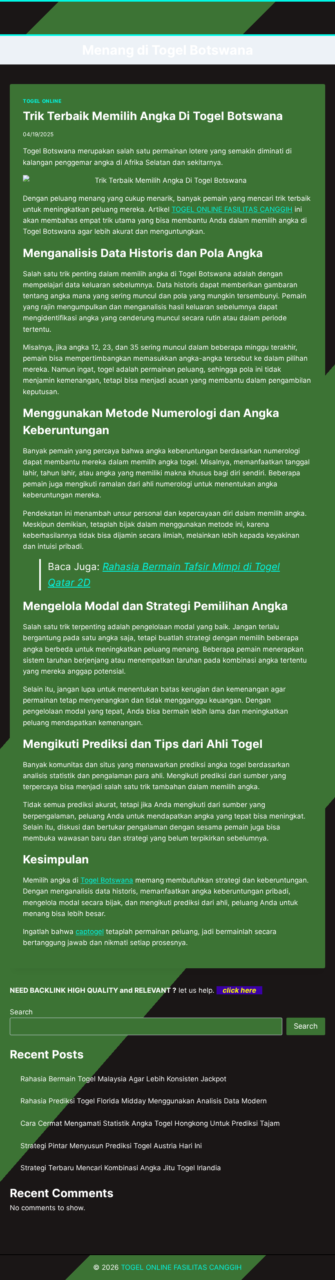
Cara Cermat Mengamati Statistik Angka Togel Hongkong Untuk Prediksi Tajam (150, 1123)
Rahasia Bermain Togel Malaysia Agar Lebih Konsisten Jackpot (123, 1079)
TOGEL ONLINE (42, 101)
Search (21, 1012)
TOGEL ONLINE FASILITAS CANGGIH (181, 1267)
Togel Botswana (106, 880)
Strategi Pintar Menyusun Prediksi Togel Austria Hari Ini (111, 1146)
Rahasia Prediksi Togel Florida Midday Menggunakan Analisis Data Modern (143, 1101)
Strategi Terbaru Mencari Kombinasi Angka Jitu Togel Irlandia (120, 1168)
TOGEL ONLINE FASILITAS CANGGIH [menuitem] (232, 209)
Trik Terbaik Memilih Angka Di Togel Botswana (153, 116)
